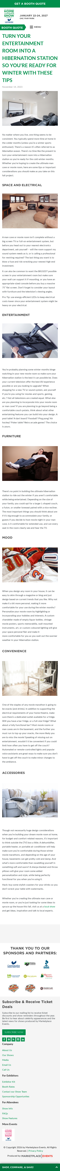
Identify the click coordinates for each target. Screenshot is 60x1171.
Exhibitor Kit (8, 1082)
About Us (7, 1050)
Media (5, 1060)
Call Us (5, 1070)
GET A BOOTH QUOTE (30, 3)
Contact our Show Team (14, 1092)
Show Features (9, 1118)
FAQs (5, 1113)
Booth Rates (8, 1087)
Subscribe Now (14, 1032)
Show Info (7, 1108)
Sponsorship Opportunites (15, 1096)
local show (49, 906)
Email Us (6, 1065)
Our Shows (8, 1055)
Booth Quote (12, 27)
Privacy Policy (36, 1151)
